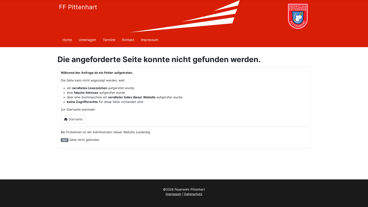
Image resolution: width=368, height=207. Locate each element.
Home (67, 40)
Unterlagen (87, 40)
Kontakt (128, 40)
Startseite (75, 119)
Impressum (149, 40)
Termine (109, 40)
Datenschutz (193, 194)
